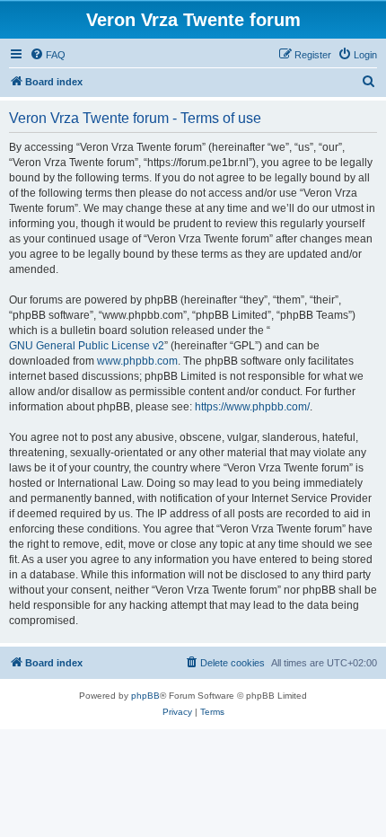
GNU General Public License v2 (86, 345)
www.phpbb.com (137, 361)
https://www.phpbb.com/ (252, 407)
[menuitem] (48, 55)
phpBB (145, 695)
